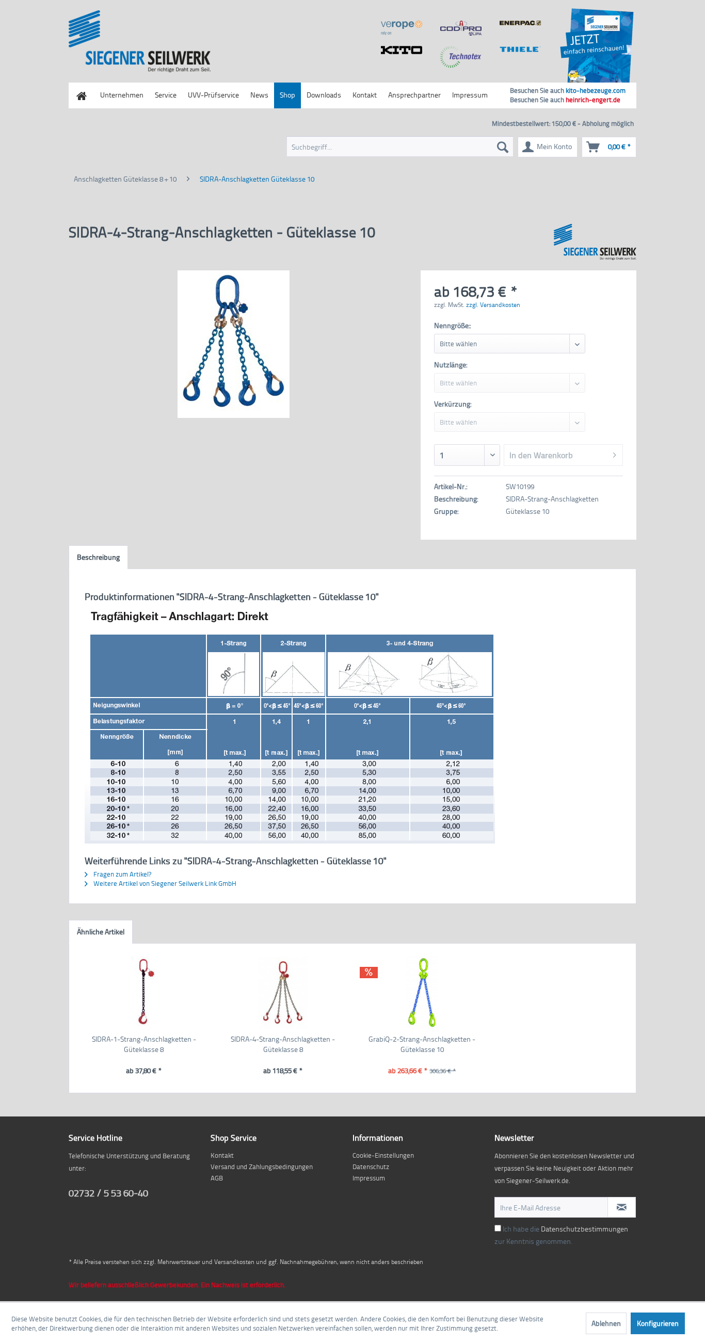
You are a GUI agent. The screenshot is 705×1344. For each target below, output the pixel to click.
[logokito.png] (401, 50)
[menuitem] (400, 146)
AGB (217, 1178)
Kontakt (364, 95)
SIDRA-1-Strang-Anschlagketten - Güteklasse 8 (144, 1044)
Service (166, 95)
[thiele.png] (520, 49)
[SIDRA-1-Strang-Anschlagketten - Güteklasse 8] (144, 993)
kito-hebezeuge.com (596, 90)
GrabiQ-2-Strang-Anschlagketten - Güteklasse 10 (421, 1044)
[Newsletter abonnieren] (621, 1207)
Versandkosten (234, 1261)
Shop (287, 95)
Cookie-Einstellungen (383, 1155)
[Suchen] (503, 146)
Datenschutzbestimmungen (584, 1229)
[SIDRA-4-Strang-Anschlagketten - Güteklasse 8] (283, 993)
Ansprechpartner (414, 95)
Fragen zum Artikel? (121, 874)
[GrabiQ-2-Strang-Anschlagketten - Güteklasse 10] (422, 993)
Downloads (324, 95)
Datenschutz (370, 1166)
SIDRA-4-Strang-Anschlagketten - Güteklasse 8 (283, 1044)
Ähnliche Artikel (100, 931)
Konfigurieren (658, 1323)
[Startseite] (81, 95)
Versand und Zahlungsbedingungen (262, 1166)
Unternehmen (121, 95)
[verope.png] (401, 28)
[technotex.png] (461, 57)
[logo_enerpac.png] (520, 23)
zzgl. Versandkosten (493, 304)
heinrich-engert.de (593, 99)
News (259, 95)
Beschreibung (98, 557)
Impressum (470, 95)
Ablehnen (606, 1323)
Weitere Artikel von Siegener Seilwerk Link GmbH (164, 883)
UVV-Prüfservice (213, 95)
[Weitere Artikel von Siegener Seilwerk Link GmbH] (595, 242)
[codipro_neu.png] (461, 28)
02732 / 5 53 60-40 (108, 1193)
